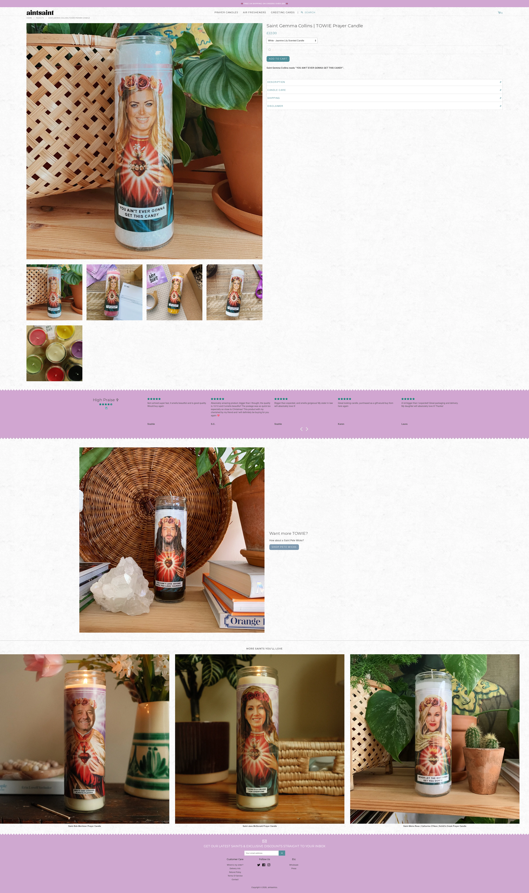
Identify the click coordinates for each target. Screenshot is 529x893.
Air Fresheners (254, 12)
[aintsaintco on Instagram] (268, 865)
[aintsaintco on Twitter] (258, 865)
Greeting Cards (283, 12)
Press (293, 868)
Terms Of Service (235, 875)
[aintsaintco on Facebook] (263, 865)
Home (29, 18)
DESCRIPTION (384, 82)
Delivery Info (235, 868)
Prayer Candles (226, 12)
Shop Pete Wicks (284, 547)
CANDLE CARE (384, 90)
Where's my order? (235, 864)
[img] (105, 404)
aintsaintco (272, 887)
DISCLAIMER (384, 106)
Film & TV (40, 18)
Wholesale (293, 864)
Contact (235, 879)
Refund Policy (235, 872)
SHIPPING (384, 98)
